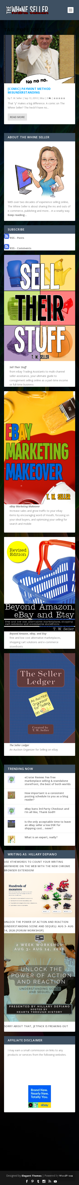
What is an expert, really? (41, 837)
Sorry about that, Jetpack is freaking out (36, 1026)
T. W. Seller (16, 98)
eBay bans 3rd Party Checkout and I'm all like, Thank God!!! (47, 810)
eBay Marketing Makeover (25, 506)
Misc (42, 98)
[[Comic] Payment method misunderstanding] (39, 59)
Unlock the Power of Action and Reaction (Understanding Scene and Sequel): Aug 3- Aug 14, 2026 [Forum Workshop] (38, 926)
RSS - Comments (20, 248)
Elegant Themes (32, 1175)
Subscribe (63, 1176)
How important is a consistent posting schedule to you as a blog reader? (46, 796)
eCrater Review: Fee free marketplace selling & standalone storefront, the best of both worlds (48, 781)
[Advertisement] (39, 1142)
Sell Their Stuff (18, 367)
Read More (17, 117)
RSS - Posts (16, 238)
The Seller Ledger (19, 745)
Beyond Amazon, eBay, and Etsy (28, 633)
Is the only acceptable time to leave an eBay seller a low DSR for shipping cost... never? (48, 825)
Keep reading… (17, 215)
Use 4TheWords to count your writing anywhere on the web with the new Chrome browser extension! (37, 866)
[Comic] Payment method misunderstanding (29, 91)
